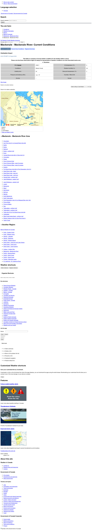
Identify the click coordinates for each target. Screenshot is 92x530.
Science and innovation (9, 508)
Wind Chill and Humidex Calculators (12, 323)
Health (5, 493)
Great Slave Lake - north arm (10, 175)
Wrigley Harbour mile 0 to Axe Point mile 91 (14, 218)
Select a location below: (7, 85)
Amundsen (6, 141)
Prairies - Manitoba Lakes (9, 259)
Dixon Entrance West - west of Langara (13, 165)
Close (2, 377)
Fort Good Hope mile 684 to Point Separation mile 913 (17, 169)
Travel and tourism (8, 488)
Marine (5, 32)
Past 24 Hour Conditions (17, 49)
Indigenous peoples (8, 509)
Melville (5, 194)
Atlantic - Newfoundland (9, 240)
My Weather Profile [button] (6, 40)
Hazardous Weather (8, 307)
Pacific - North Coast (8, 255)
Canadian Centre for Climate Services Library (15, 322)
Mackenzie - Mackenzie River (10, 36)
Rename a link (8, 356)
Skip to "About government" (10, 3)
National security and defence (11, 498)
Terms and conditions (8, 524)
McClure (5, 192)
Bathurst (5, 149)
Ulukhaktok (6, 214)
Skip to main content (8, 2)
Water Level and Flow (9, 312)
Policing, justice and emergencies (12, 501)
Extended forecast (8, 299)
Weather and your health (9, 325)
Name (2, 331)
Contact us (6, 465)
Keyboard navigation (10, 358)
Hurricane (5, 303)
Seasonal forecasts (8, 297)
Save (2, 334)
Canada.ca (6, 29)
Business (5, 490)
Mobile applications (8, 521)
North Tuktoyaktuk (8, 198)
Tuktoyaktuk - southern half (10, 210)
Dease (5, 159)
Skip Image (3, 82)
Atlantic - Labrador (8, 236)
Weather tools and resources (10, 467)
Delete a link (8, 351)
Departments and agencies (10, 477)
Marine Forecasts (7, 34)
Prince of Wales (7, 204)
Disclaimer (46, 62)
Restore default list (10, 360)
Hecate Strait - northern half (10, 177)
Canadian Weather (8, 287)
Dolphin (5, 167)
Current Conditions (5, 49)
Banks (5, 147)
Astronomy (6, 310)
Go (22, 42)
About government (8, 478)
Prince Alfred (6, 202)
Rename (3, 336)
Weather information (8, 31)
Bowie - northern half (8, 151)
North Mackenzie (7, 196)
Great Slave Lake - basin (9, 171)
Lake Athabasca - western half (11, 182)
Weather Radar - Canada (9, 289)
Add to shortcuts (4, 267)
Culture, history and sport (9, 500)
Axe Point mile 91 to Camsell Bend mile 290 (14, 143)
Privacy (5, 526)
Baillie (5, 145)
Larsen (5, 184)
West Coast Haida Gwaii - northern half (13, 216)
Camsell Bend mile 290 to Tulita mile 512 (13, 155)
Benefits (5, 491)
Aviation (5, 315)
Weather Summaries (8, 305)
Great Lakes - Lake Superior (10, 246)
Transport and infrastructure (10, 503)
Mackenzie (6, 186)
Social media (6, 519)
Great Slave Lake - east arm (10, 173)
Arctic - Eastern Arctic (8, 232)
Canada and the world (9, 504)
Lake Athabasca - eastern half (11, 179)
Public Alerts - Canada (9, 300)
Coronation (6, 157)
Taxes (4, 495)
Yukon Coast (6, 220)
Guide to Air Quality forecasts (10, 320)
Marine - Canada (7, 292)
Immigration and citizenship (10, 486)
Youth (4, 513)
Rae (4, 206)
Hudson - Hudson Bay (9, 249)
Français (5, 10)
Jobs (4, 485)
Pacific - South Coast (8, 257)
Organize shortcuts (13, 267)
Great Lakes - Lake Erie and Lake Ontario (14, 242)
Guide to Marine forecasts (9, 318)
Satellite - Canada (8, 290)
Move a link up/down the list (12, 353)
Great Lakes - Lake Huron (10, 244)
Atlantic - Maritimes (8, 238)
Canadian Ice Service (8, 295)
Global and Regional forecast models (12, 308)
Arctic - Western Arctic (9, 234)
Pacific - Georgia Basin (9, 253)
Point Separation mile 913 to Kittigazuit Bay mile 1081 (17, 200)
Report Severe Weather (9, 285)
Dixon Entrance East (8, 161)
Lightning (5, 302)
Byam (4, 153)
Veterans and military (8, 511)
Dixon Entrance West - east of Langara (13, 163)
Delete (2, 337)
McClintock (6, 190)
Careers (5, 469)
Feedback (8, 451)
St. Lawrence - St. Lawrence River (12, 261)
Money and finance (8, 506)
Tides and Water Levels (8, 132)
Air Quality (6, 294)
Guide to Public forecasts (9, 317)
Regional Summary (30, 49)
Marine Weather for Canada (8, 229)
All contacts (6, 475)
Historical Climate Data (9, 313)
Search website (4, 20)
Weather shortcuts (15, 40)
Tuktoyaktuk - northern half (10, 208)
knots (19, 65)
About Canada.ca (7, 522)
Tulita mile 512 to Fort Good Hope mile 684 (14, 212)
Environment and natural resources (12, 496)
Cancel (6, 334)
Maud (4, 188)
